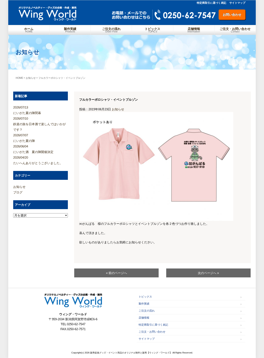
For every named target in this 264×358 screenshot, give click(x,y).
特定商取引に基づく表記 (211, 2)
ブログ (17, 192)
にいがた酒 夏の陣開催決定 (33, 149)
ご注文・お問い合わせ (235, 30)
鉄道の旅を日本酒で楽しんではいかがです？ (39, 124)
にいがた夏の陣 (24, 137)
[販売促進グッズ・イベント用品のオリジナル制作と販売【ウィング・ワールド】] (48, 19)
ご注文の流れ (111, 30)
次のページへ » (208, 273)
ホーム (28, 30)
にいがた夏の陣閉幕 (27, 110)
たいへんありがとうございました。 (38, 160)
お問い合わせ (232, 14)
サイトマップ (237, 2)
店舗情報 (193, 30)
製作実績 (70, 30)
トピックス (152, 30)
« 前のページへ (116, 273)
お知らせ (118, 109)
